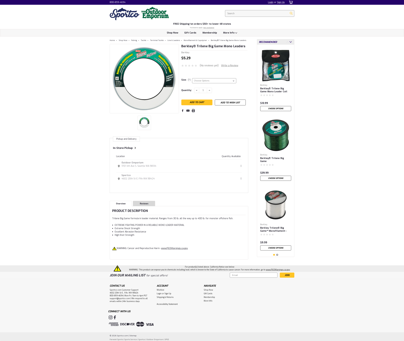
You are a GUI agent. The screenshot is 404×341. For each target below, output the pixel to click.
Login (270, 2)
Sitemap (133, 336)
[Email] (188, 110)
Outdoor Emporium (132, 162)
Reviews (144, 203)
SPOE (167, 339)
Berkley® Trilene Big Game (272, 160)
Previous (112, 78)
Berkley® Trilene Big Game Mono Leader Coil (273, 90)
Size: (185, 79)
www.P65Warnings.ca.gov (174, 248)
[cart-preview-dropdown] (290, 2)
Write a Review (229, 65)
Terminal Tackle (157, 40)
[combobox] (259, 13)
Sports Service (130, 339)
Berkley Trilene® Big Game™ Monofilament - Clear (273, 229)
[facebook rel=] (115, 317)
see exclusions (208, 27)
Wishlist (160, 290)
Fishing (134, 40)
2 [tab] (277, 255)
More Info (229, 32)
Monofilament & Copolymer (195, 40)
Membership (209, 32)
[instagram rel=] (111, 317)
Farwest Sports (116, 339)
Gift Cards (190, 32)
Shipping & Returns (165, 297)
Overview (121, 203)
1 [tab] (274, 255)
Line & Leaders (173, 40)
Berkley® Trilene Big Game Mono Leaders (228, 40)
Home (112, 40)
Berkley (263, 85)
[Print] (193, 110)
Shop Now (172, 32)
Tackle (143, 40)
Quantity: (186, 90)
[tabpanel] (276, 79)
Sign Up (281, 2)
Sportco (126, 175)
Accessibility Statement (167, 304)
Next (176, 78)
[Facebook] (182, 110)
